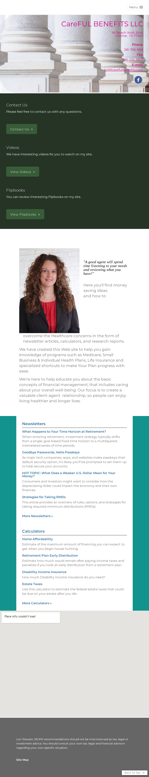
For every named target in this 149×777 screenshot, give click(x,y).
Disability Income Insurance (44, 572)
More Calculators (37, 603)
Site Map (22, 760)
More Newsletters (37, 516)
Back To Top (133, 772)
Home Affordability (37, 539)
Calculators (33, 531)
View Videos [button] (20, 172)
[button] (136, 7)
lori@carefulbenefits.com (123, 70)
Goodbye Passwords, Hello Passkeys (51, 452)
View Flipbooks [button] (23, 214)
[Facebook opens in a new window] (138, 80)
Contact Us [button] (19, 129)
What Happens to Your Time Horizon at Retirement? (64, 431)
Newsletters (33, 423)
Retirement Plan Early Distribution (50, 555)
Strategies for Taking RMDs (44, 497)
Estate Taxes (32, 584)
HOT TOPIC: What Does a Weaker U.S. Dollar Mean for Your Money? (68, 474)
